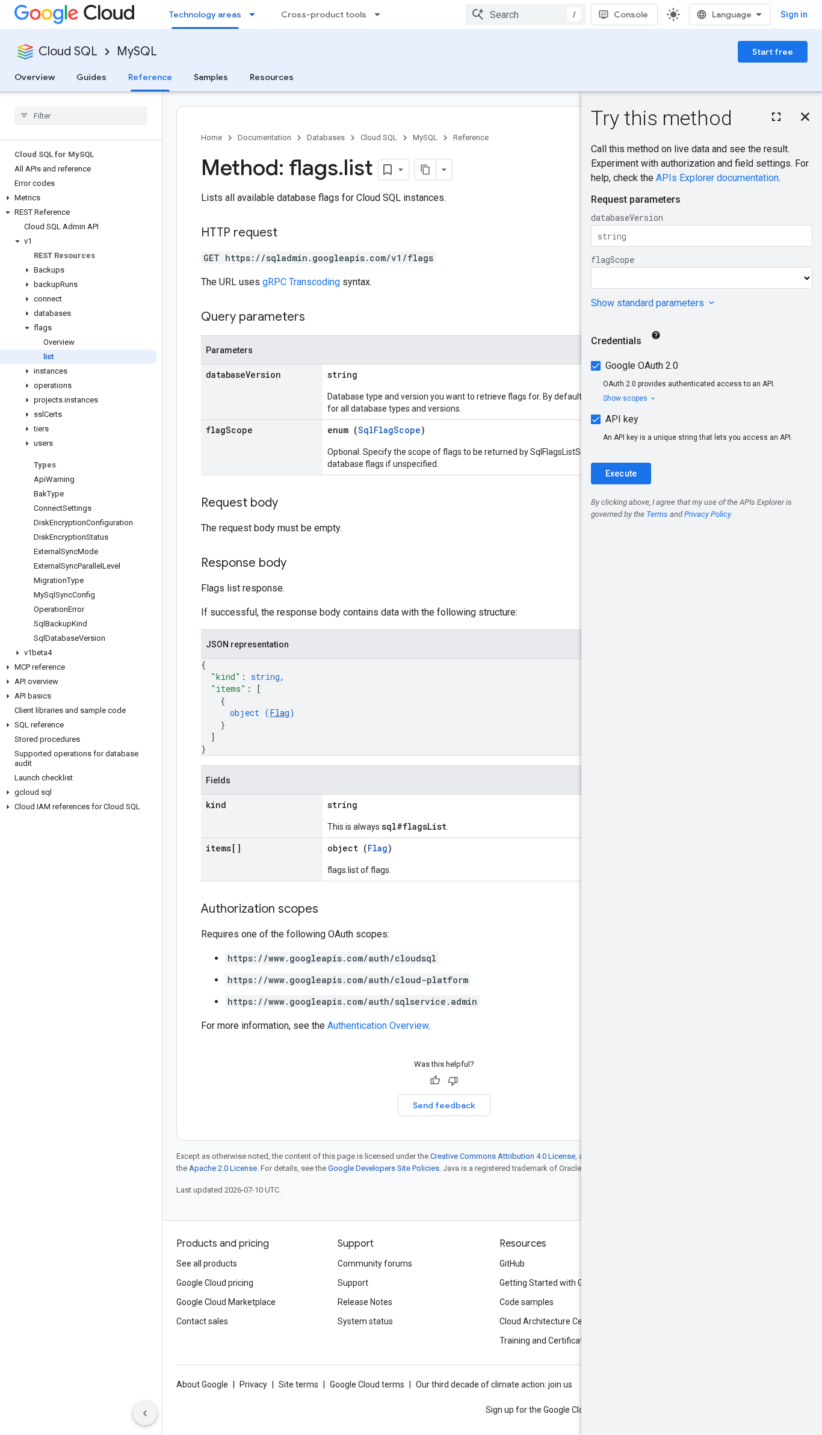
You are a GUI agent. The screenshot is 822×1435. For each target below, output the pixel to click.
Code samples (526, 1302)
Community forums (375, 1263)
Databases (326, 137)
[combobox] (526, 14)
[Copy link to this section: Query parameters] (317, 317)
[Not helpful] (453, 1081)
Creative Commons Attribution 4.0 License (502, 1156)
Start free (772, 51)
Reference (150, 77)
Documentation (264, 137)
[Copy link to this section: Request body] (290, 503)
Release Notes (365, 1302)
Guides (91, 77)
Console (631, 14)
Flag (279, 712)
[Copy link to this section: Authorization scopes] (330, 910)
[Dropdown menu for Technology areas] (255, 14)
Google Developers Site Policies (383, 1168)
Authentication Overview (377, 1025)
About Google (202, 1384)
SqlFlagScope (389, 430)
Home (211, 137)
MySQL (137, 51)
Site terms (298, 1384)
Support (353, 1283)
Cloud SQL (68, 51)
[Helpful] (435, 1081)
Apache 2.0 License (223, 1168)
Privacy (253, 1384)
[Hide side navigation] (145, 1413)
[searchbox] (80, 115)
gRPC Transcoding (301, 282)
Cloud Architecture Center (548, 1321)
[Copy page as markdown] (425, 169)
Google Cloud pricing (214, 1283)
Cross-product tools (323, 14)
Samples (211, 77)
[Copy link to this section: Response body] (298, 564)
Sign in (794, 14)
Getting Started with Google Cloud (563, 1283)
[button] (78, 198)
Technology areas (205, 14)
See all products (206, 1263)
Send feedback (444, 1105)
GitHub (512, 1263)
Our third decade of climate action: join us (494, 1384)
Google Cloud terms (367, 1384)
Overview (34, 77)
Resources (272, 77)
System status (365, 1321)
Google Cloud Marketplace (226, 1302)
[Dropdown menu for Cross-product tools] (380, 14)
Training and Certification (547, 1340)
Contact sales (202, 1321)
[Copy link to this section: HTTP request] (289, 233)
